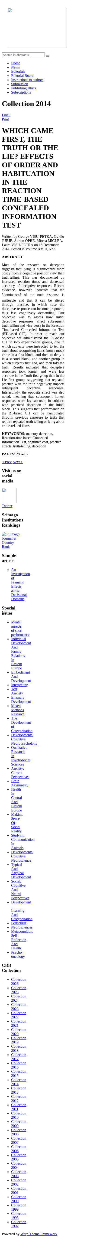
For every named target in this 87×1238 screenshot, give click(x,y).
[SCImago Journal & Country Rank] (12, 547)
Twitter (7, 506)
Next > (18, 462)
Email (6, 115)
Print (5, 119)
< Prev (7, 462)
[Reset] (47, 56)
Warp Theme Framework (38, 1234)
